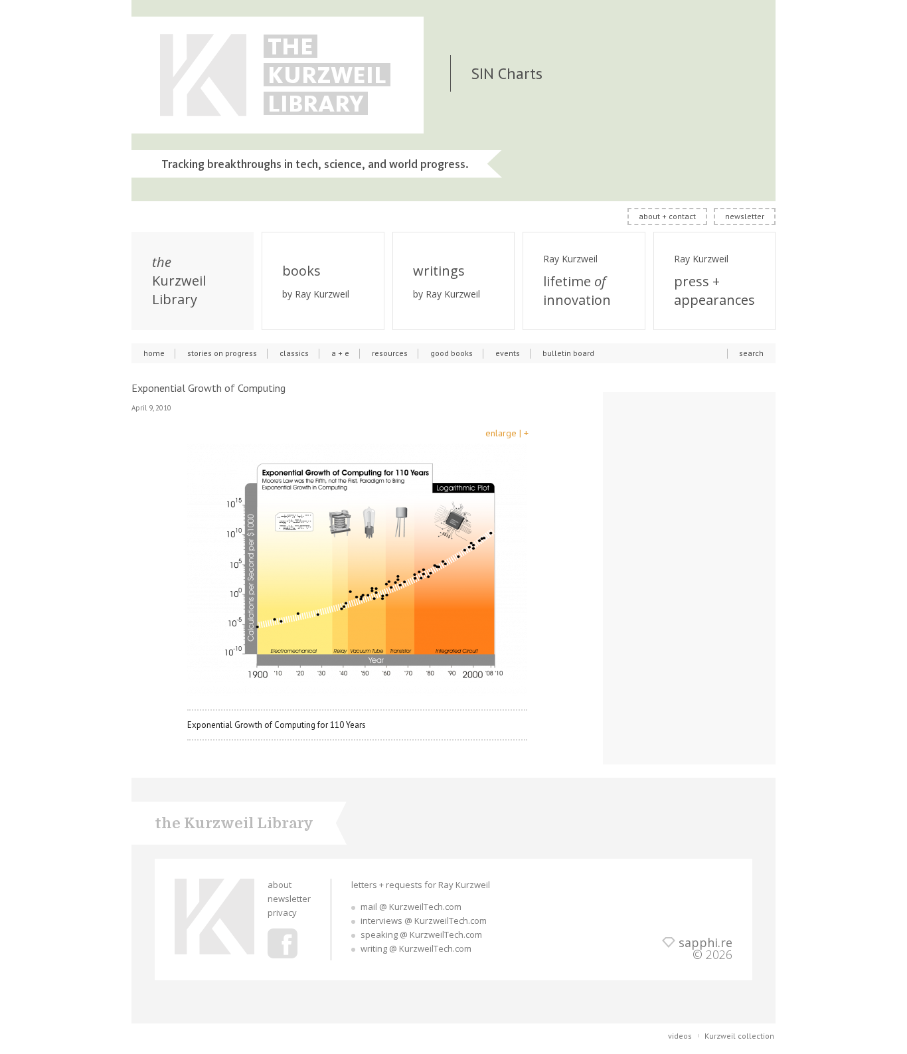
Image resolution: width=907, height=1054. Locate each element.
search (751, 353)
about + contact (667, 216)
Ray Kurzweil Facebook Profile (282, 943)
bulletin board (568, 353)
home (154, 353)
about (279, 885)
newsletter (744, 216)
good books (451, 353)
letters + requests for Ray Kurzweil (420, 885)
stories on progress (222, 353)
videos (680, 1036)
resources (390, 353)
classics (294, 353)
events (507, 353)
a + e (340, 353)
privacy (282, 913)
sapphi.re (705, 942)
